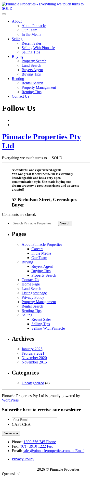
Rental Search (32, 83)
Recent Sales (31, 43)
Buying (17, 56)
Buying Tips (31, 74)
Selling (17, 39)
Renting (18, 79)
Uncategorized (33, 383)
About (17, 21)
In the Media (31, 34)
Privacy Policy (33, 297)
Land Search (31, 65)
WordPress (10, 400)
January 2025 (32, 349)
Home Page (31, 284)
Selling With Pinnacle (38, 48)
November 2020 (34, 358)
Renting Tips (31, 92)
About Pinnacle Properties (42, 244)
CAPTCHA (21, 424)
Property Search (34, 61)
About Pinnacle (34, 26)
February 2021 (33, 353)
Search (65, 223)
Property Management (39, 87)
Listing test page (34, 293)
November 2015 (34, 362)
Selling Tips (31, 52)
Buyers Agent (32, 70)
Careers (37, 249)
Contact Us (20, 96)
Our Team (29, 30)
